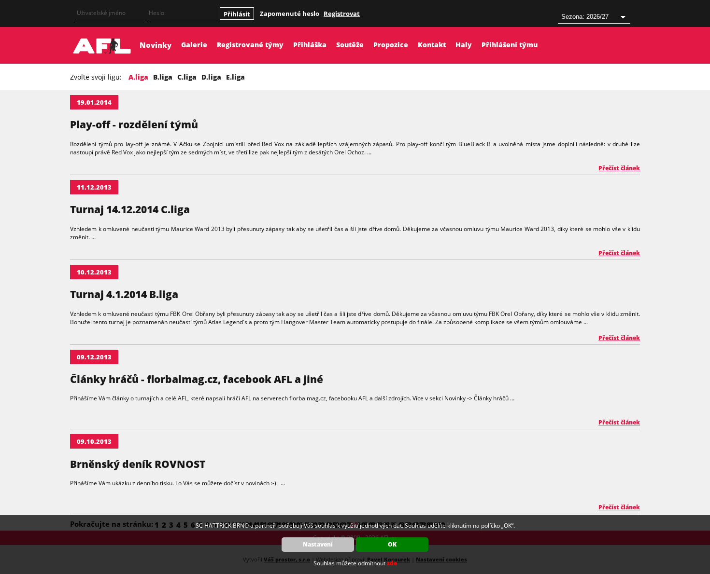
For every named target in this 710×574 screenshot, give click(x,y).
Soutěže (350, 44)
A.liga (138, 77)
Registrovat (342, 13)
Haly (463, 44)
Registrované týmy (250, 44)
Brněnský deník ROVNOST (137, 464)
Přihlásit (237, 14)
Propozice (390, 44)
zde (392, 563)
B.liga (162, 77)
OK (392, 544)
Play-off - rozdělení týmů (134, 124)
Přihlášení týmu (510, 44)
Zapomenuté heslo (289, 13)
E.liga (235, 77)
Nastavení (318, 544)
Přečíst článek (619, 168)
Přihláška (310, 44)
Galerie (194, 44)
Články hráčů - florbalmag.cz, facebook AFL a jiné (196, 379)
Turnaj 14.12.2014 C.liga (130, 209)
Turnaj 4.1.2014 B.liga (124, 294)
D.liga (211, 77)
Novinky (155, 45)
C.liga (187, 77)
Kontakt (432, 44)
